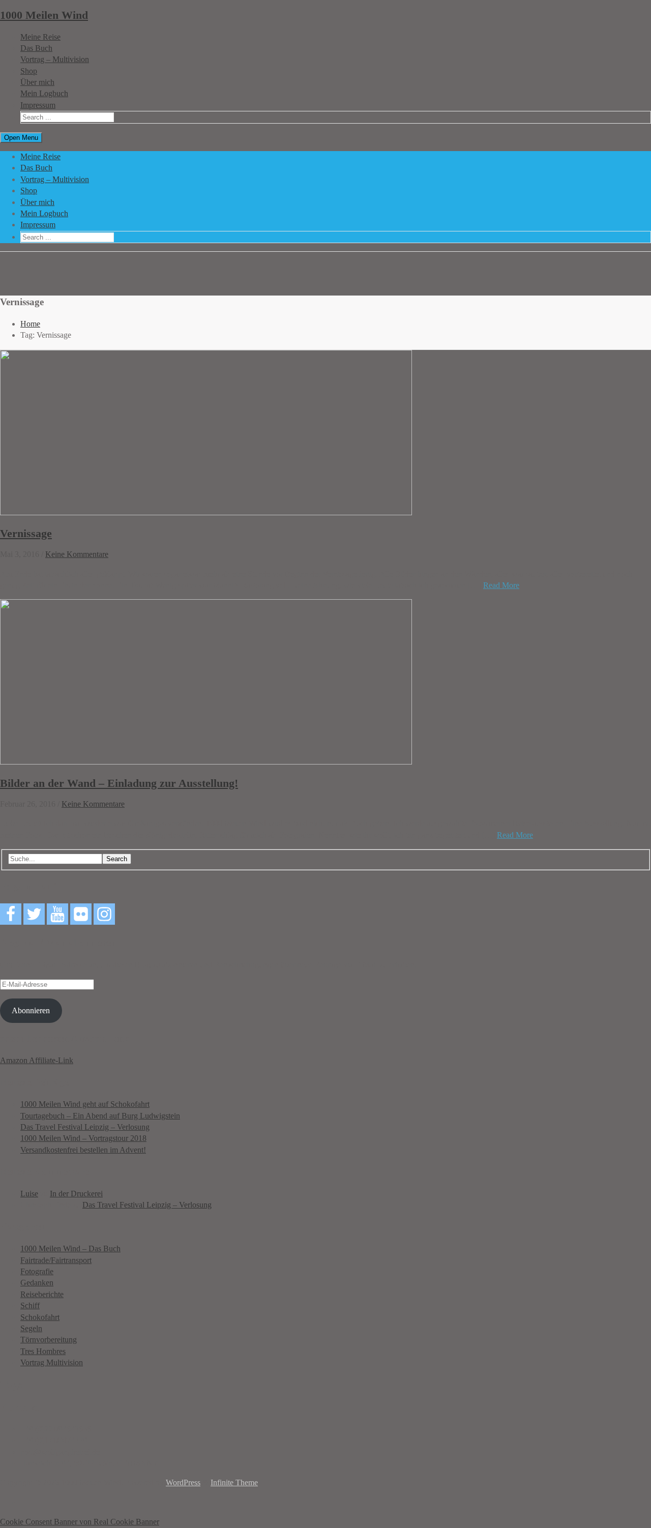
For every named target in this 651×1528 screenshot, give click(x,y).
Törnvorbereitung (48, 1339)
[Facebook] (10, 914)
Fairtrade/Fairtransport (56, 1260)
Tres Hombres (43, 1351)
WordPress (183, 1482)
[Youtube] (57, 914)
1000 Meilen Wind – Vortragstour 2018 (83, 1138)
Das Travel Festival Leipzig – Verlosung (85, 1127)
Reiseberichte (42, 1294)
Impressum (37, 105)
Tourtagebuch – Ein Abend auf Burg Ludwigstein (100, 1115)
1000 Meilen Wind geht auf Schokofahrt (85, 1104)
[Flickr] (81, 914)
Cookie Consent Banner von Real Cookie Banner (79, 1521)
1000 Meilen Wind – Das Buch (70, 1248)
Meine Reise (40, 37)
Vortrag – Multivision (54, 59)
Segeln (31, 1328)
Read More (501, 585)
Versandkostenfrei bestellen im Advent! (83, 1149)
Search (116, 859)
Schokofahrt (40, 1317)
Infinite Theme (234, 1482)
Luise (29, 1193)
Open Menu (21, 137)
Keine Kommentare (76, 554)
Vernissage (26, 533)
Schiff (30, 1305)
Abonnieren (31, 1010)
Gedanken (36, 1282)
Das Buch (36, 48)
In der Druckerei (76, 1193)
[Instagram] (104, 914)
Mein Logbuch (44, 93)
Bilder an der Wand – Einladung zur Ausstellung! (119, 783)
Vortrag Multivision (51, 1362)
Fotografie (36, 1271)
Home (30, 323)
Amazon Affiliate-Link (36, 1060)
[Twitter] (34, 914)
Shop (28, 71)
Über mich (37, 82)
